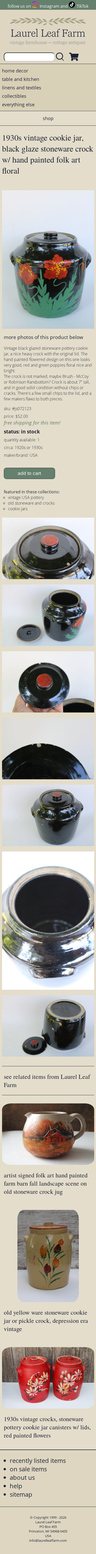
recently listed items (38, 1460)
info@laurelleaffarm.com (48, 1540)
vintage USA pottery (26, 497)
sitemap (21, 1494)
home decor (15, 71)
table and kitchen (20, 79)
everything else (18, 104)
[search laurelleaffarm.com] (61, 56)
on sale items (28, 1469)
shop (48, 118)
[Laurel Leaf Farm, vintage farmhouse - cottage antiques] (48, 31)
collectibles (14, 96)
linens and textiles (21, 87)
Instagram (49, 6)
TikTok (82, 6)
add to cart (29, 473)
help (16, 1486)
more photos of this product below (43, 337)
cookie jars (17, 509)
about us (22, 1477)
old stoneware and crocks (31, 503)
